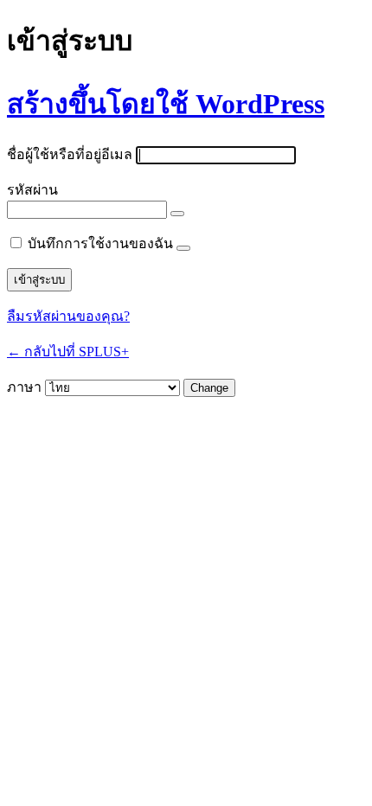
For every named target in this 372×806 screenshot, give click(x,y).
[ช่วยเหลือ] (183, 248)
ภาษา (24, 387)
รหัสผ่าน (32, 189)
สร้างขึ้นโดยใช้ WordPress (165, 103)
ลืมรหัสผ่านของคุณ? (68, 316)
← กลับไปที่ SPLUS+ (68, 351)
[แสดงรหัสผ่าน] (177, 213)
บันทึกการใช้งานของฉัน (100, 243)
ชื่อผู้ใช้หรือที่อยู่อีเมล (69, 154)
